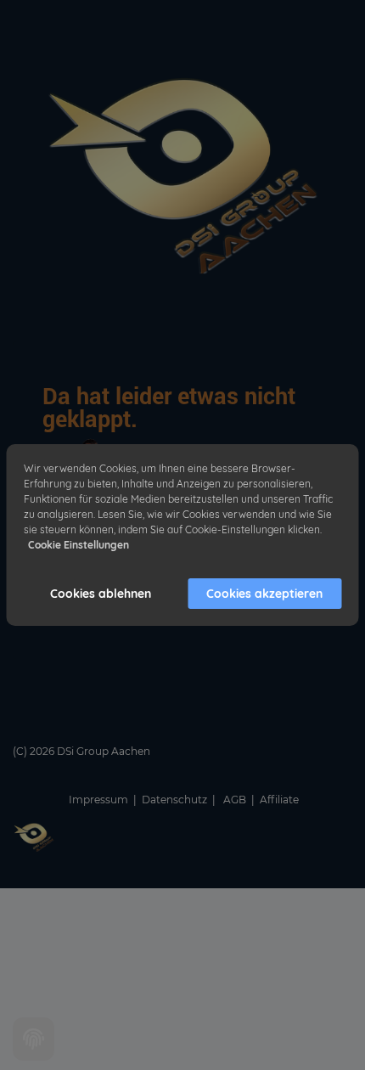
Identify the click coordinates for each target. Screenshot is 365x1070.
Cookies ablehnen (100, 593)
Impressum (98, 799)
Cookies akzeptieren (264, 593)
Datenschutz (176, 799)
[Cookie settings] (33, 1039)
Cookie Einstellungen (78, 544)
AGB (236, 799)
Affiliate (279, 799)
